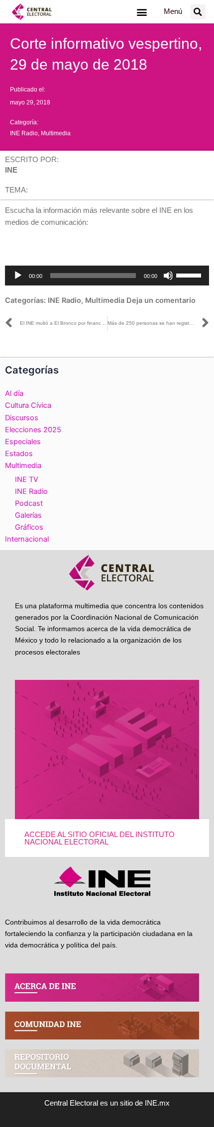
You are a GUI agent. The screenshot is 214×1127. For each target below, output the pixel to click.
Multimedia (56, 133)
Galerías (28, 515)
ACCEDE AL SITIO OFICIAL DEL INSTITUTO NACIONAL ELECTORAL (99, 838)
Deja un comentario (161, 300)
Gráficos (29, 527)
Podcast (29, 503)
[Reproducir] (18, 276)
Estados (19, 453)
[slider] (190, 274)
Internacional (27, 539)
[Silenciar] (168, 276)
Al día (14, 393)
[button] (141, 11)
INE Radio (24, 133)
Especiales (23, 441)
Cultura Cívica (28, 405)
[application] (107, 275)
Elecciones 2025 (33, 429)
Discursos (21, 417)
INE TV (26, 479)
